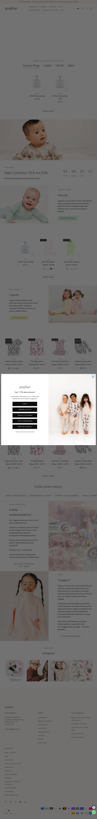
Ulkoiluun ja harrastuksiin (24, 415)
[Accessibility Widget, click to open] (94, 807)
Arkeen (25, 404)
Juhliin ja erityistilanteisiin (24, 421)
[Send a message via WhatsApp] (94, 812)
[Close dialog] (93, 377)
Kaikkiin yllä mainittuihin (25, 426)
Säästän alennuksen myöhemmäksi (24, 432)
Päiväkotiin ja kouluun (24, 409)
